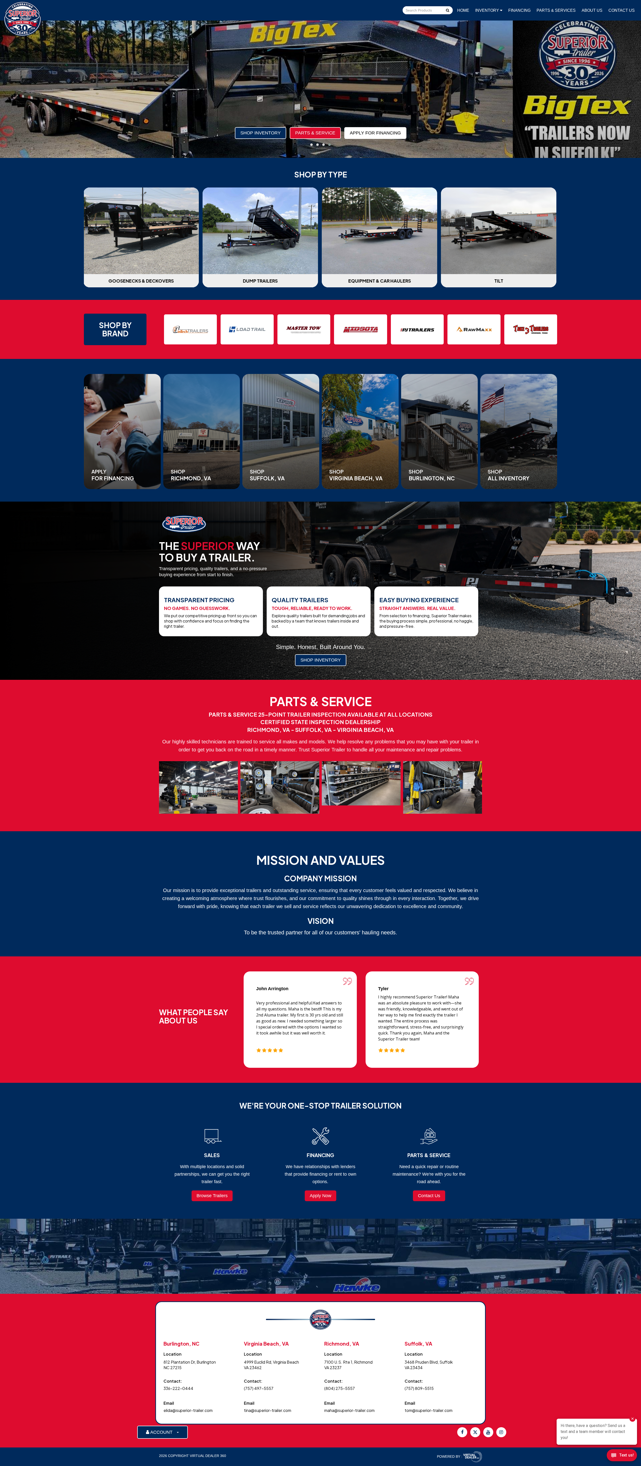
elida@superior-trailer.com (188, 1410)
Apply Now (320, 1195)
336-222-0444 (178, 1388)
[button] (311, 144)
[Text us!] (622, 1456)
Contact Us (621, 10)
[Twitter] (475, 1432)
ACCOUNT (162, 1432)
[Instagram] (501, 1432)
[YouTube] (488, 1432)
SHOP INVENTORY (320, 660)
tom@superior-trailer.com (428, 1410)
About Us (592, 10)
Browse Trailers (212, 1195)
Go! (447, 11)
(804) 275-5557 (339, 1388)
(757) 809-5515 (419, 1388)
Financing (519, 10)
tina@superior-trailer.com (267, 1410)
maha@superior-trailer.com (349, 1410)
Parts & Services (556, 10)
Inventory (487, 10)
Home (463, 10)
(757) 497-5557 (258, 1388)
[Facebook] (462, 1432)
